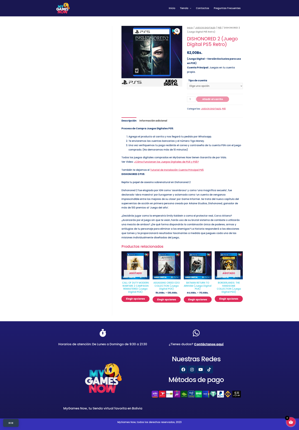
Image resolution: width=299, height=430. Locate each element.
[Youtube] (200, 369)
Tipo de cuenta (197, 80)
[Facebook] (183, 369)
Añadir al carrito (212, 99)
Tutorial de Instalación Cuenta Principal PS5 (177, 170)
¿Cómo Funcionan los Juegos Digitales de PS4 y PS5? (166, 161)
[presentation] (189, 8)
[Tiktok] (209, 369)
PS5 (220, 27)
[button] (177, 31)
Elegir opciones (135, 298)
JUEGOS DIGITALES (205, 27)
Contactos (202, 8)
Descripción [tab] (128, 120)
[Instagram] (192, 369)
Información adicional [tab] (153, 120)
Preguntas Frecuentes (227, 8)
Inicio (172, 8)
